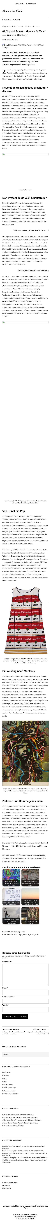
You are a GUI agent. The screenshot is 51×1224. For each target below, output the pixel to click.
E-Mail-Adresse (8, 996)
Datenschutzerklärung (9, 1182)
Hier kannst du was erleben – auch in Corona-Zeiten (20, 1117)
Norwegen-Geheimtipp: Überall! (13, 1126)
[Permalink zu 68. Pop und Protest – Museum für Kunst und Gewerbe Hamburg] (25, 47)
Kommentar (7, 961)
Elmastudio (31, 1219)
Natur (4, 1082)
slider (37, 935)
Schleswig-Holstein (8, 1091)
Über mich (19, 3)
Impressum (6, 1185)
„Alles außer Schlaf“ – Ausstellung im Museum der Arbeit (21, 1120)
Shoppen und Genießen (10, 1094)
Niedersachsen (7, 1085)
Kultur (16, 20)
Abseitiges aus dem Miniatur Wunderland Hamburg (26, 1151)
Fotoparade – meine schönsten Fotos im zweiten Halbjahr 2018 (38, 1032)
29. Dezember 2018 (17, 27)
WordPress (32, 1217)
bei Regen (19, 935)
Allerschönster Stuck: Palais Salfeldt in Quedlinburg (20, 1123)
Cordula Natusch (11, 40)
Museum (26, 935)
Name (5, 988)
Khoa (4, 1151)
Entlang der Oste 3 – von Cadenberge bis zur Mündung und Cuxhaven (13, 1032)
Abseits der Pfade (12, 11)
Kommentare (6, 1188)
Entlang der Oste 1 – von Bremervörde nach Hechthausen (28, 1158)
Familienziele (6, 1072)
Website (5, 1005)
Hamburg (7, 20)
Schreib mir (31, 3)
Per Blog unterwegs (9, 1088)
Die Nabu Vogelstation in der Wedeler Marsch (17, 1114)
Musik (32, 935)
